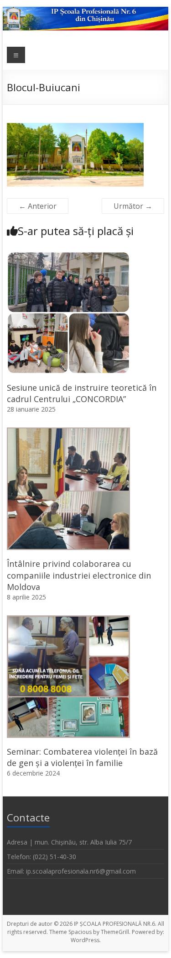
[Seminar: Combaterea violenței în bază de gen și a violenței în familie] (68, 620)
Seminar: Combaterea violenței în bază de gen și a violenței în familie (82, 757)
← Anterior (38, 206)
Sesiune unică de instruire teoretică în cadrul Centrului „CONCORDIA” (81, 393)
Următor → (133, 206)
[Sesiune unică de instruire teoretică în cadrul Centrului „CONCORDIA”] (68, 256)
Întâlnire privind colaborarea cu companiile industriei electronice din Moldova (79, 575)
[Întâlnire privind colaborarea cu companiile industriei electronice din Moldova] (68, 432)
